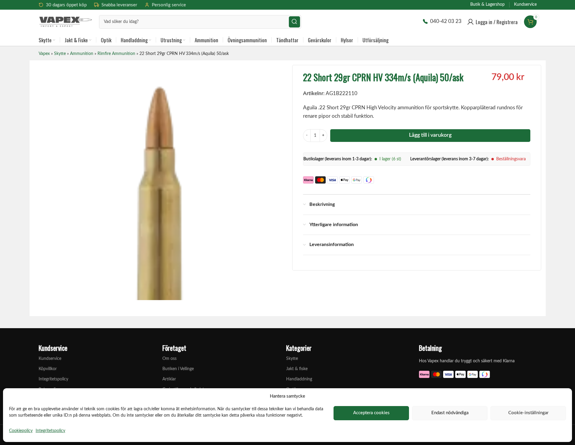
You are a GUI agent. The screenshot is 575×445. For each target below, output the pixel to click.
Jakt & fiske (297, 369)
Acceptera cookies (371, 413)
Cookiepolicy (21, 431)
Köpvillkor (48, 369)
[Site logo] (66, 21)
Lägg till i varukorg (430, 135)
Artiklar (169, 379)
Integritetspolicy (50, 431)
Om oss (169, 359)
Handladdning (299, 379)
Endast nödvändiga (449, 413)
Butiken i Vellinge (178, 369)
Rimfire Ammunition (116, 54)
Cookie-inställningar (528, 413)
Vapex (44, 54)
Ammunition (81, 54)
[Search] (294, 21)
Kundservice (50, 359)
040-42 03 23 (446, 21)
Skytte (60, 54)
